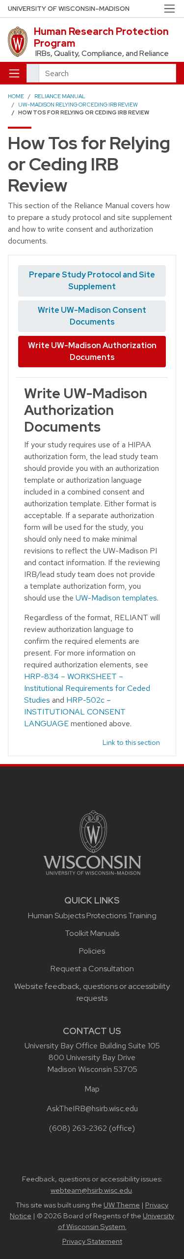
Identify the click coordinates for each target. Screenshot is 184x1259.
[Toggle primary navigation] (14, 73)
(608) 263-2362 (78, 1128)
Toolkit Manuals (92, 933)
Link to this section (131, 742)
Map (92, 1089)
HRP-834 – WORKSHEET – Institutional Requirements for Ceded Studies (87, 688)
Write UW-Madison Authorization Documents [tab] (92, 351)
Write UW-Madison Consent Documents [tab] (92, 316)
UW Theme (122, 1205)
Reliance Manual (59, 96)
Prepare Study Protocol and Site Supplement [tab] (92, 281)
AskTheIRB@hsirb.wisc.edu (92, 1108)
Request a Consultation (92, 968)
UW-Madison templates (116, 598)
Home (16, 96)
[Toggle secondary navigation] (169, 8)
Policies (92, 951)
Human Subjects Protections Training (92, 915)
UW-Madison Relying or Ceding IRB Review (78, 104)
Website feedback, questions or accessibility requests (92, 992)
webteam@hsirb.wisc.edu (91, 1190)
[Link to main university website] (92, 842)
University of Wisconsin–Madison (69, 8)
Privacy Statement (92, 1241)
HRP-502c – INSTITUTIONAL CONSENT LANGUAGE (75, 712)
